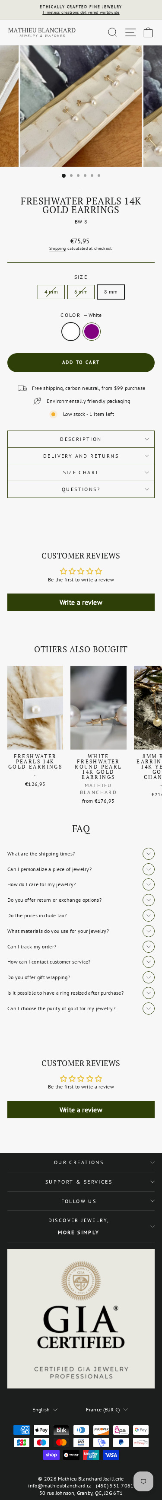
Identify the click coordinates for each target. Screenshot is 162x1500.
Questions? (81, 489)
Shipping (57, 248)
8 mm (111, 291)
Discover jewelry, (79, 1226)
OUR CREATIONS (79, 1162)
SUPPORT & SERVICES (78, 1181)
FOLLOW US (79, 1201)
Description (81, 439)
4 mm (51, 291)
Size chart (81, 472)
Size (81, 277)
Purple (91, 331)
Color (80, 315)
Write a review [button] (81, 602)
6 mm (81, 291)
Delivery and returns (81, 456)
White (70, 331)
